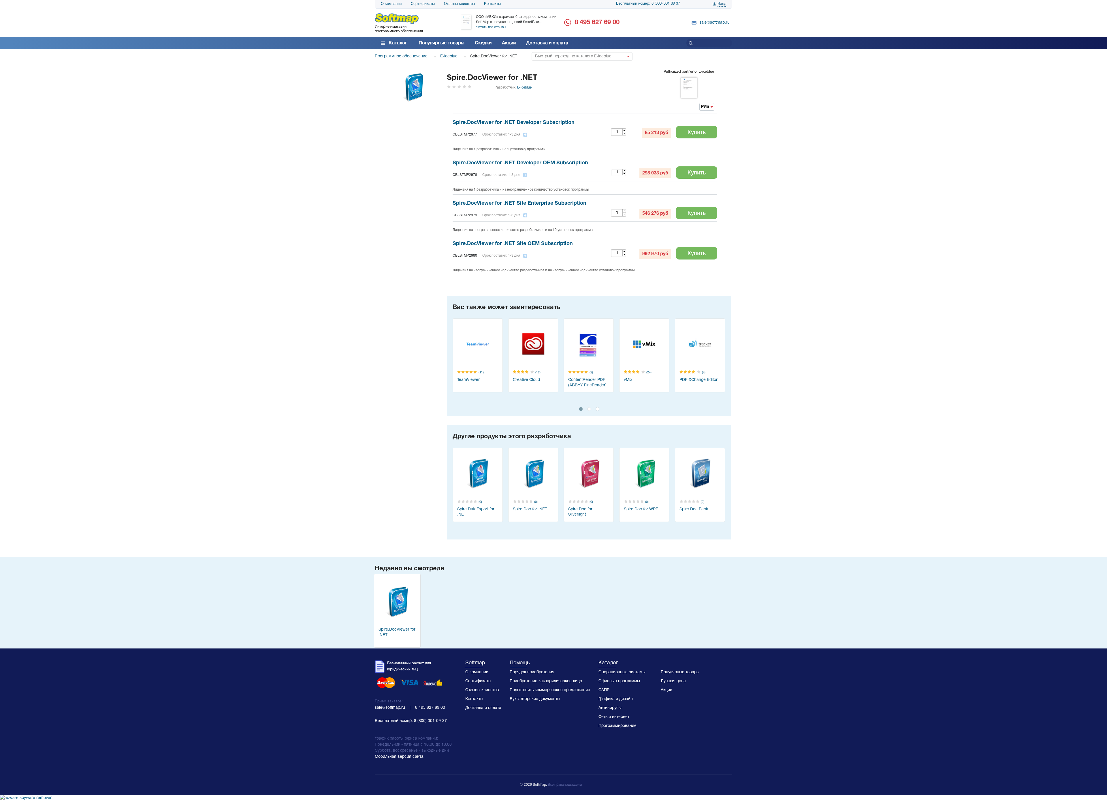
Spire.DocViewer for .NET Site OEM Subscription (513, 243)
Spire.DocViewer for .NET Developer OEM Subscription (520, 163)
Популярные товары (441, 43)
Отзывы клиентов (459, 4)
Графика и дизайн (615, 699)
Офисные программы (619, 681)
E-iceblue (524, 87)
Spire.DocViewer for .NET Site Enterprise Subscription (519, 203)
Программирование (617, 726)
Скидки (483, 43)
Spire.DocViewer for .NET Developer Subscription (514, 122)
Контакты (492, 4)
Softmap (475, 663)
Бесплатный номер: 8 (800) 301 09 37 (648, 3)
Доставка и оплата (547, 43)
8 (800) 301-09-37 (430, 721)
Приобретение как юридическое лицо (546, 681)
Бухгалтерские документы (535, 699)
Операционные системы (621, 672)
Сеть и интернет (613, 717)
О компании (391, 4)
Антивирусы (610, 708)
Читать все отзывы (491, 27)
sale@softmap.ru (714, 23)
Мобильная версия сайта (399, 757)
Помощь (520, 663)
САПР (603, 690)
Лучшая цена (673, 681)
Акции (509, 43)
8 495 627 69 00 (597, 22)
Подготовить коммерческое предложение (550, 690)
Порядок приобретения (532, 672)
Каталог (398, 43)
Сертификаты (423, 4)
